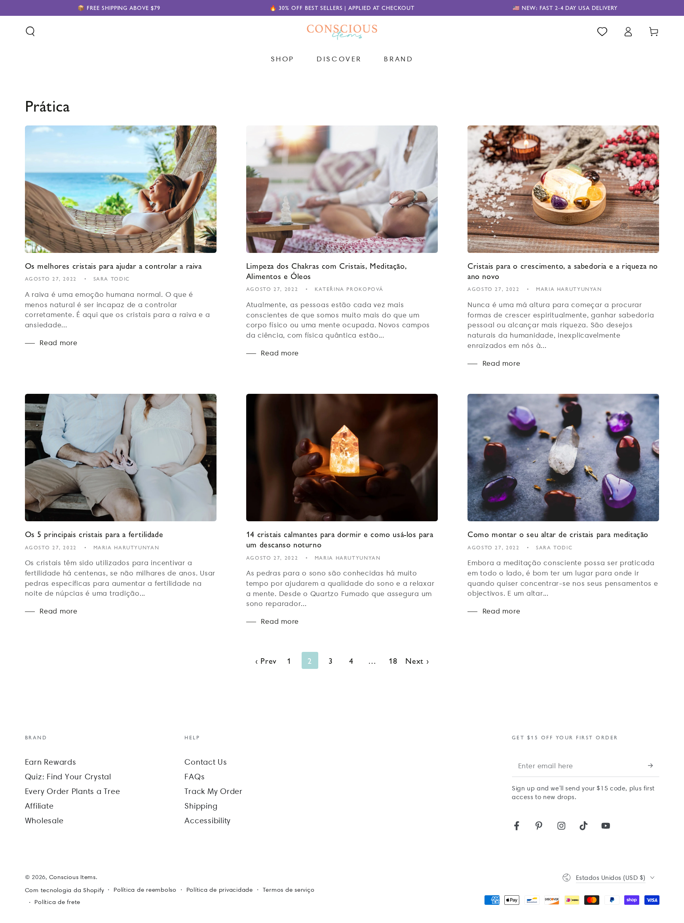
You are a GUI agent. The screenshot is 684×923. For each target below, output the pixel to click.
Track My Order (213, 791)
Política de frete (57, 902)
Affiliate (39, 806)
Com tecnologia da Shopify (64, 890)
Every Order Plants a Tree (72, 791)
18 (393, 660)
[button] (30, 31)
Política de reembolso (145, 889)
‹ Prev (266, 660)
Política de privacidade (219, 889)
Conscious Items (72, 877)
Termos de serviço (289, 889)
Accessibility (207, 820)
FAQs (194, 776)
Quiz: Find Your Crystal (68, 776)
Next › (417, 660)
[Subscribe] (653, 765)
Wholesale (44, 820)
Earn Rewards (50, 762)
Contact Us (205, 762)
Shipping (200, 806)
